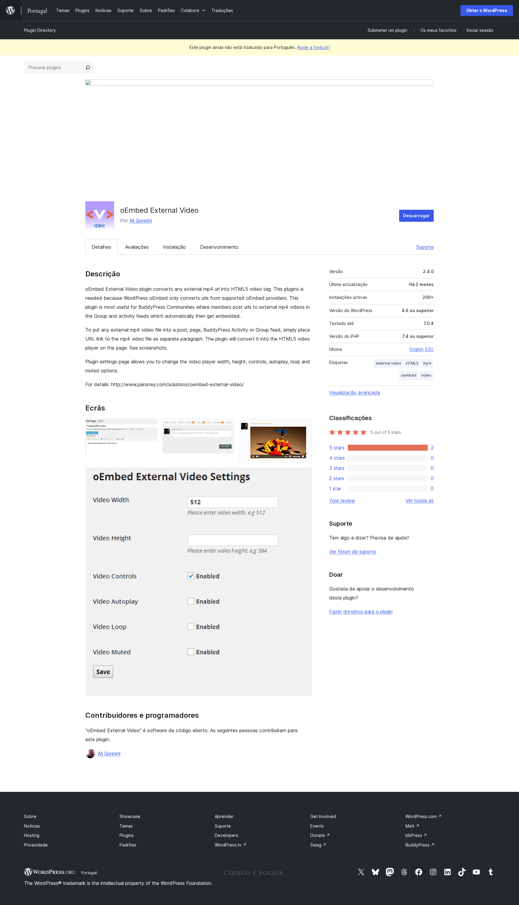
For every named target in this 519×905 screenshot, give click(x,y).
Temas (126, 825)
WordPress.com (423, 816)
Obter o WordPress (486, 10)
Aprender (224, 816)
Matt (412, 825)
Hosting (31, 835)
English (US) (422, 349)
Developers (226, 835)
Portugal (89, 872)
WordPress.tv (231, 844)
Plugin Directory (40, 30)
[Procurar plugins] (88, 68)
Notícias (32, 825)
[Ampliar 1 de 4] (150, 427)
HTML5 (412, 363)
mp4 (427, 363)
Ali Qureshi (140, 221)
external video (388, 363)
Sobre (30, 816)
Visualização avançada (354, 392)
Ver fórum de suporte (352, 552)
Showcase (130, 816)
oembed (408, 375)
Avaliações (137, 247)
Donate (320, 835)
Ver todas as (419, 501)
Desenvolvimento (219, 247)
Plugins (127, 835)
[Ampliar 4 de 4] (304, 476)
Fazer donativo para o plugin (361, 612)
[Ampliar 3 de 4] (304, 427)
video (426, 375)
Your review (342, 501)
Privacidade (36, 844)
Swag (318, 844)
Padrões (128, 844)
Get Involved (323, 816)
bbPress (416, 835)
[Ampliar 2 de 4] (226, 427)
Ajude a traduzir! (313, 47)
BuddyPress (420, 844)
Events (317, 825)
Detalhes (101, 247)
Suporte (425, 247)
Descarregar (416, 215)
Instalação (174, 247)
